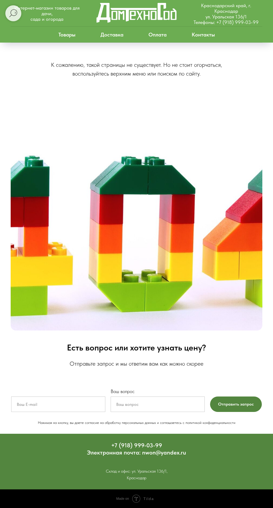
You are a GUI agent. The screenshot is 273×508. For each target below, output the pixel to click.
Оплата (157, 34)
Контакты (203, 34)
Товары (66, 34)
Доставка (112, 34)
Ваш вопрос (123, 391)
